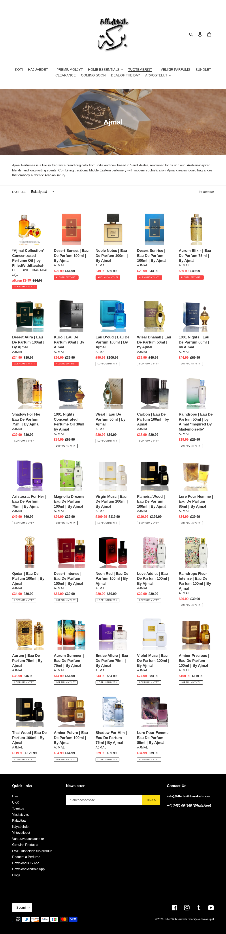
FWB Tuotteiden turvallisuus (32, 851)
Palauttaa (19, 820)
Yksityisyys (20, 814)
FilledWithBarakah (176, 919)
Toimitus (18, 808)
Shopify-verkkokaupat (201, 919)
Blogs (16, 875)
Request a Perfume (26, 857)
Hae (15, 796)
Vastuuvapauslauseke (28, 839)
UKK (15, 802)
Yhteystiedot (21, 832)
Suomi (21, 907)
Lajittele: (19, 191)
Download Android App (28, 869)
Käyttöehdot (20, 826)
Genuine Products (25, 845)
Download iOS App (25, 863)
